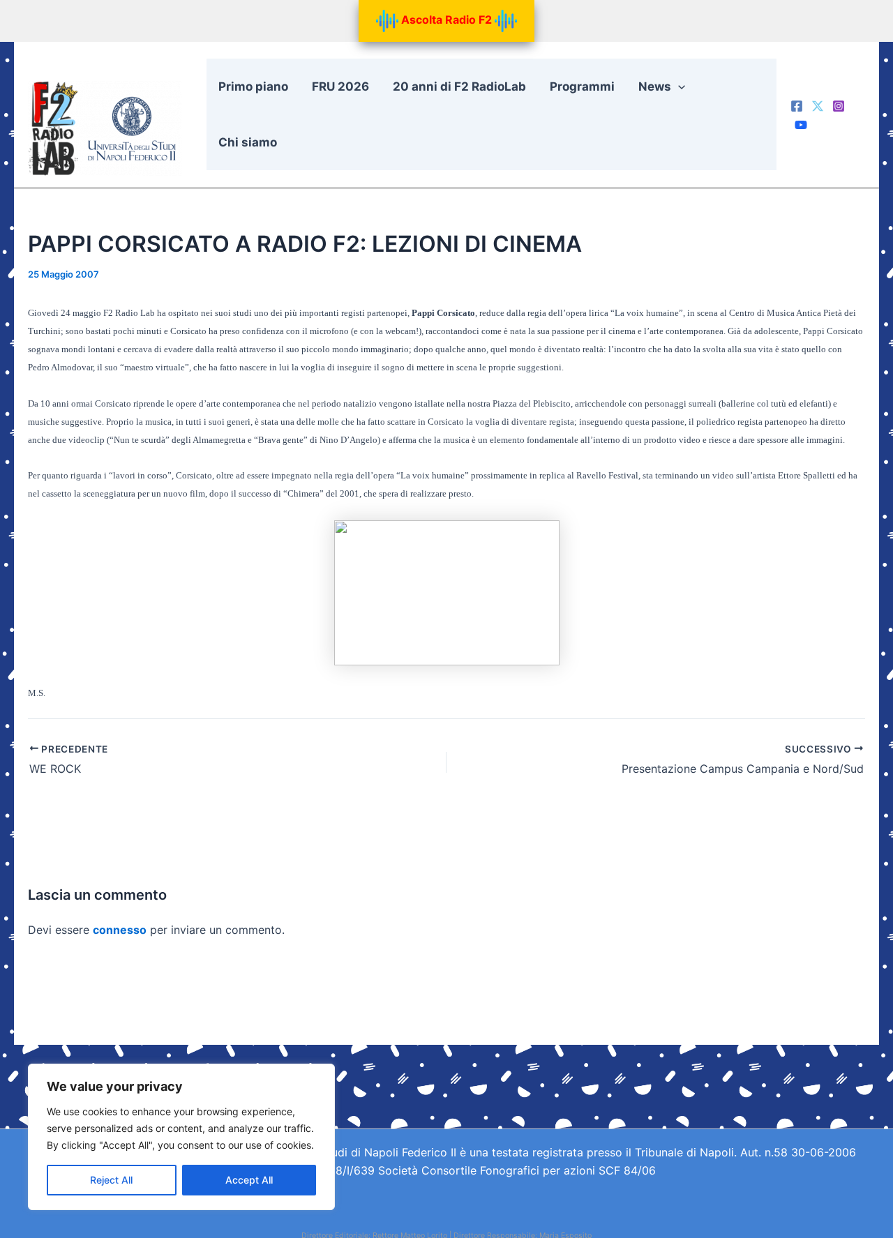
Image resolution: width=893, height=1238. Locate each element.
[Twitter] (817, 106)
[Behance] (801, 125)
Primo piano (253, 86)
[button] (678, 86)
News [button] (654, 86)
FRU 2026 (340, 86)
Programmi (582, 86)
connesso (120, 930)
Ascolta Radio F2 (446, 20)
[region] (181, 1137)
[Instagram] (838, 106)
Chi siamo (247, 142)
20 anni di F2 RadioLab (459, 86)
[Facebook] (796, 106)
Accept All (249, 1180)
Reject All (111, 1180)
